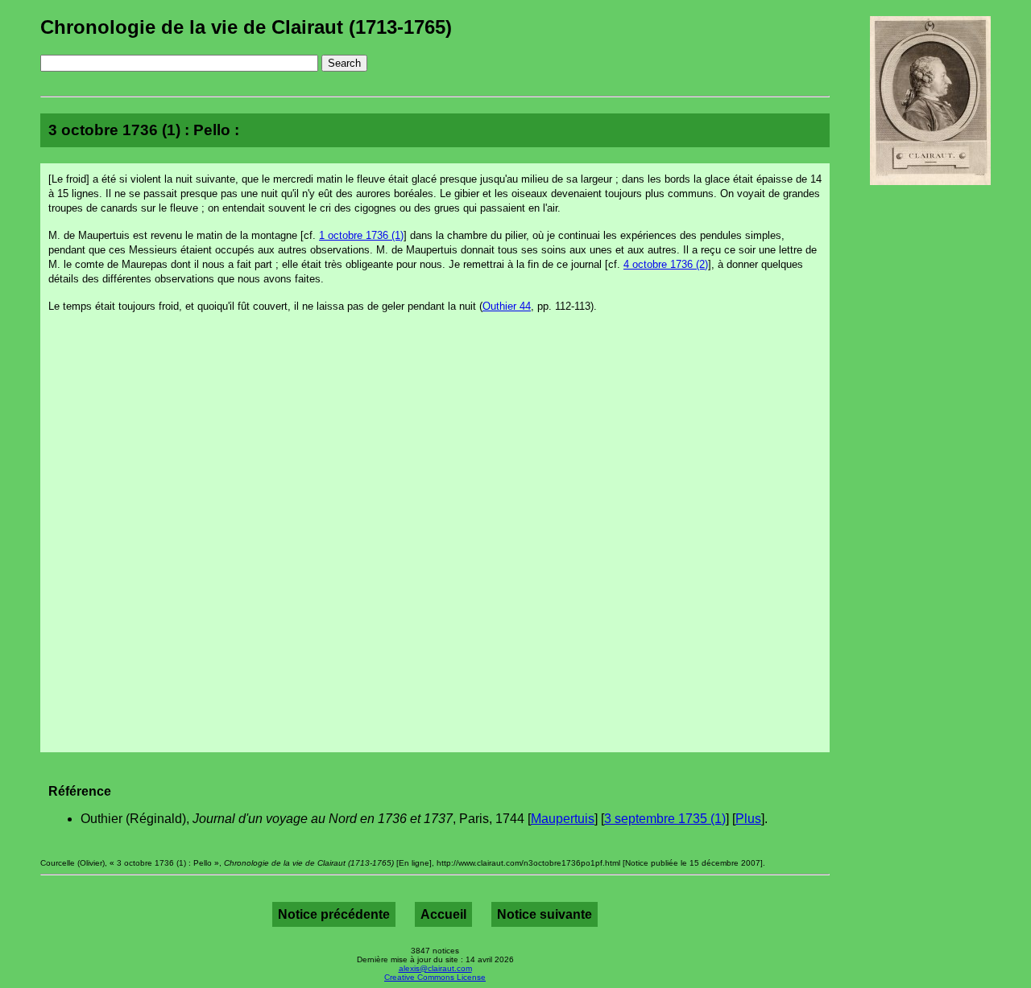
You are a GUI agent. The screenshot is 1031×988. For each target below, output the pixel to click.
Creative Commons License (435, 977)
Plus (748, 818)
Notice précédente (334, 914)
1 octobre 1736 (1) (361, 235)
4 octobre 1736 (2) (665, 264)
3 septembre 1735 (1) (665, 818)
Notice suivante (544, 914)
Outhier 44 (506, 306)
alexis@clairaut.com (435, 968)
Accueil (443, 914)
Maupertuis (562, 818)
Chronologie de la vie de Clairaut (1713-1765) (246, 27)
